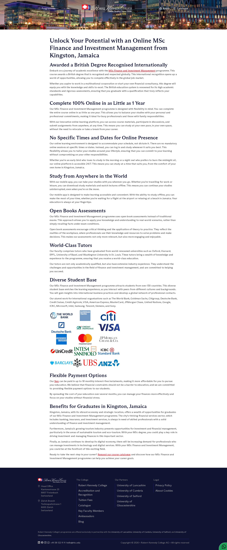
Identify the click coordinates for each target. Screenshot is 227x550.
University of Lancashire (131, 485)
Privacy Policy (163, 485)
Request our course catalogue (114, 454)
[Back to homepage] (107, 8)
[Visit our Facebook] (42, 542)
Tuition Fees (85, 500)
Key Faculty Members (91, 510)
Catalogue (84, 505)
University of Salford (129, 496)
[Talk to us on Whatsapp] (48, 542)
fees (56, 381)
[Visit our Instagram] (45, 542)
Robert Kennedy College (92, 485)
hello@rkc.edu (73, 542)
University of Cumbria (130, 490)
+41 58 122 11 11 (58, 542)
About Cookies (164, 490)
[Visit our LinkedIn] (39, 542)
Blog (81, 521)
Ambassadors (86, 516)
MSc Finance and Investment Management (132, 70)
